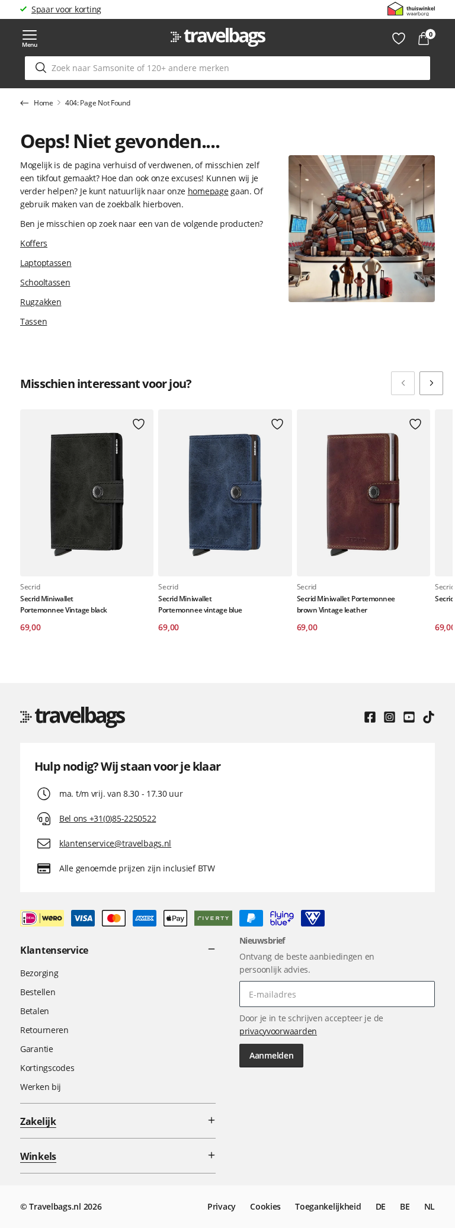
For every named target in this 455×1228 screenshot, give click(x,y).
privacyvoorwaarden (278, 1031)
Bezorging (39, 973)
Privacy (221, 1206)
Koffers (33, 243)
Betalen (34, 1011)
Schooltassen (45, 282)
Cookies (265, 1206)
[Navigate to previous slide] (403, 383)
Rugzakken (40, 301)
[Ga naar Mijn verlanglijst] (398, 38)
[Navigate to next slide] (431, 383)
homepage (208, 191)
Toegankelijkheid (328, 1206)
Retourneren (44, 1029)
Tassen (33, 321)
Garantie (36, 1048)
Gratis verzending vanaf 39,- (84, 9)
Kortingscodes (47, 1067)
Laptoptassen (46, 262)
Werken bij (40, 1086)
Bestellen (37, 992)
